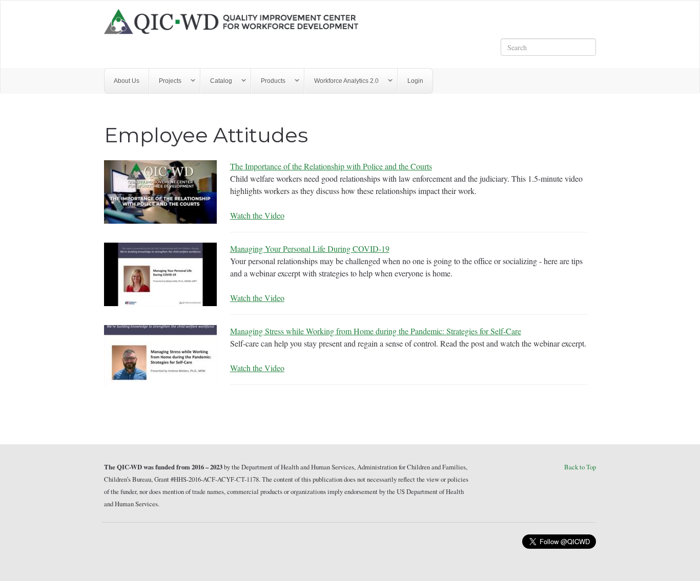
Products (268, 81)
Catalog (216, 81)
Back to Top (580, 466)
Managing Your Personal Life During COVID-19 (309, 248)
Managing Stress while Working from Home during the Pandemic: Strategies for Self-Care (375, 331)
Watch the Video (257, 215)
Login (415, 80)
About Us (126, 80)
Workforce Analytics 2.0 (342, 81)
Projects (165, 81)
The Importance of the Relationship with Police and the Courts (331, 166)
